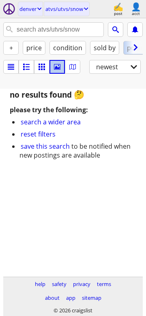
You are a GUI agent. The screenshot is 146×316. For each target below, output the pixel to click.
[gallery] (57, 67)
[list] (11, 67)
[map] (72, 67)
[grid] (41, 67)
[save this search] (135, 29)
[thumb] (26, 67)
